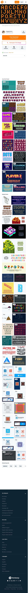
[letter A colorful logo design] (16, 498)
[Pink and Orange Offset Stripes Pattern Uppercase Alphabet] (8, 244)
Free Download (14, 37)
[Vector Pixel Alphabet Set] (9, 85)
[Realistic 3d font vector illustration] (9, 488)
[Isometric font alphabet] (20, 285)
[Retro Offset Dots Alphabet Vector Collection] (19, 193)
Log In (22, 2)
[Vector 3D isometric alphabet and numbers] (8, 467)
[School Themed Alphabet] (8, 181)
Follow (23, 32)
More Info (5, 55)
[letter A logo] (6, 334)
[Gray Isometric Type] (9, 478)
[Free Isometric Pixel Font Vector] (8, 171)
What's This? (11, 52)
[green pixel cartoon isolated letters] (8, 154)
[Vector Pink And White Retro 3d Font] (8, 193)
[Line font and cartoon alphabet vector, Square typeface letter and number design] (8, 413)
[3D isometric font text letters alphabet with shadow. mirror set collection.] (8, 381)
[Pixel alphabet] (8, 404)
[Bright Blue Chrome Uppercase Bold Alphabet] (8, 215)
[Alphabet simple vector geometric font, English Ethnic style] (6, 498)
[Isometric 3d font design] (8, 286)
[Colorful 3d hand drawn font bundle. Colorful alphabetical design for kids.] (9, 423)
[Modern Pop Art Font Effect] (7, 146)
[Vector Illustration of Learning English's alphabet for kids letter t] (7, 433)
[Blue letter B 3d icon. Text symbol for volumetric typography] (8, 393)
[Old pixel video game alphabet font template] (17, 127)
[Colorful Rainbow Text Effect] (20, 203)
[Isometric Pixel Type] (9, 137)
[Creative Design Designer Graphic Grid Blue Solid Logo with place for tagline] (8, 532)
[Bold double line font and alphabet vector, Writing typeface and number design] (8, 371)
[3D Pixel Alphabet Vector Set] (9, 116)
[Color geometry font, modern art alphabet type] (13, 352)
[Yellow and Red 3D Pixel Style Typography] (13, 225)
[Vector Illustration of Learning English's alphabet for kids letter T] (19, 413)
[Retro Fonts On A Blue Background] (7, 236)
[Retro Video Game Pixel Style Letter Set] (7, 127)
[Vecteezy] (2, 2)
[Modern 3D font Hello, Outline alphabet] (8, 162)
